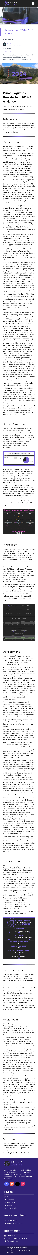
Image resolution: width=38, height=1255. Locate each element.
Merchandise (12, 1208)
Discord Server (8, 1118)
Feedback (11, 1202)
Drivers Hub (12, 1220)
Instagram (26, 911)
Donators (10, 1200)
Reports (10, 1205)
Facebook (6, 913)
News (9, 1197)
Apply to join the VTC (15, 1223)
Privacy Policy (12, 1241)
